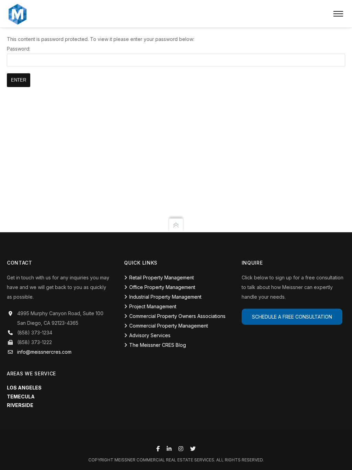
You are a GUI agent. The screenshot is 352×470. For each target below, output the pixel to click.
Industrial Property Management (165, 297)
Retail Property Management (161, 277)
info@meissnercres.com (44, 352)
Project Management (152, 306)
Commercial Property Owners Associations (177, 316)
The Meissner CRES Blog (157, 345)
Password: (18, 49)
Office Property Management (162, 287)
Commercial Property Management (168, 326)
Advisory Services (149, 335)
